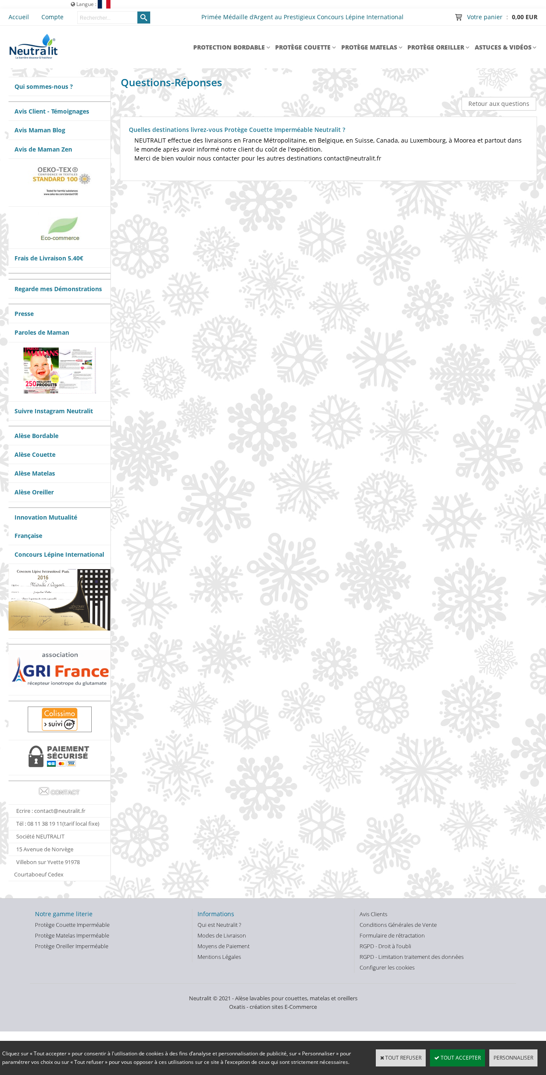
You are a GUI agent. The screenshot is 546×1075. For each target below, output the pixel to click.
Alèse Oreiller (34, 492)
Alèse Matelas (35, 473)
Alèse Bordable (36, 436)
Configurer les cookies (387, 967)
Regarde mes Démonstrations (58, 289)
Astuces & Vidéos (503, 47)
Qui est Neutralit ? (219, 925)
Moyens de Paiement (223, 946)
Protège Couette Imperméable (72, 925)
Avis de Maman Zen (43, 149)
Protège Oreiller (435, 47)
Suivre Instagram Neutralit (54, 411)
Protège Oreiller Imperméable (71, 946)
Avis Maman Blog (40, 130)
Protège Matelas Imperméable (72, 935)
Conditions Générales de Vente (398, 925)
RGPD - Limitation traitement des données (412, 957)
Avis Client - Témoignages (52, 111)
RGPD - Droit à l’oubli (385, 946)
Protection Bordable (229, 47)
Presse (24, 314)
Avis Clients (373, 914)
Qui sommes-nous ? (44, 86)
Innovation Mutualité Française (46, 526)
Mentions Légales (219, 957)
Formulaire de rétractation (392, 935)
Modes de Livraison (221, 935)
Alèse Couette (35, 454)
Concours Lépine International (59, 554)
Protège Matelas (369, 47)
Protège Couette (303, 47)
